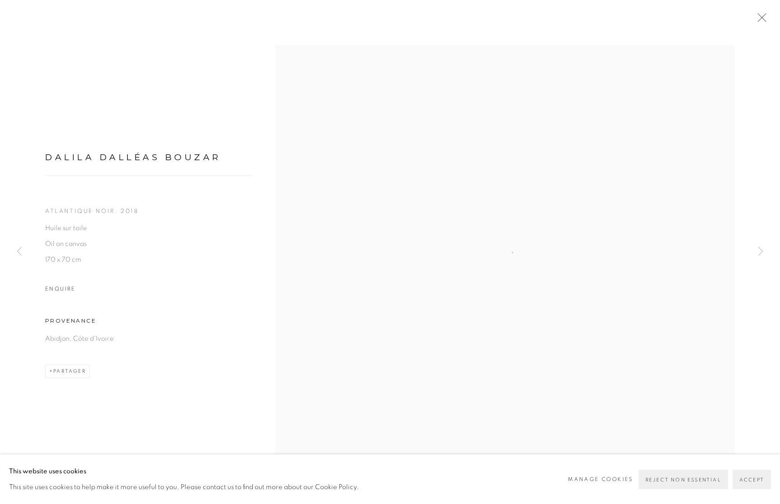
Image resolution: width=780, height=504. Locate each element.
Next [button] (760, 252)
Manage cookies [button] (600, 479)
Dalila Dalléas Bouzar (133, 157)
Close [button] (759, 20)
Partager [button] (69, 371)
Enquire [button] (60, 288)
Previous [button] (19, 252)
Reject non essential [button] (683, 479)
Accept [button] (751, 479)
